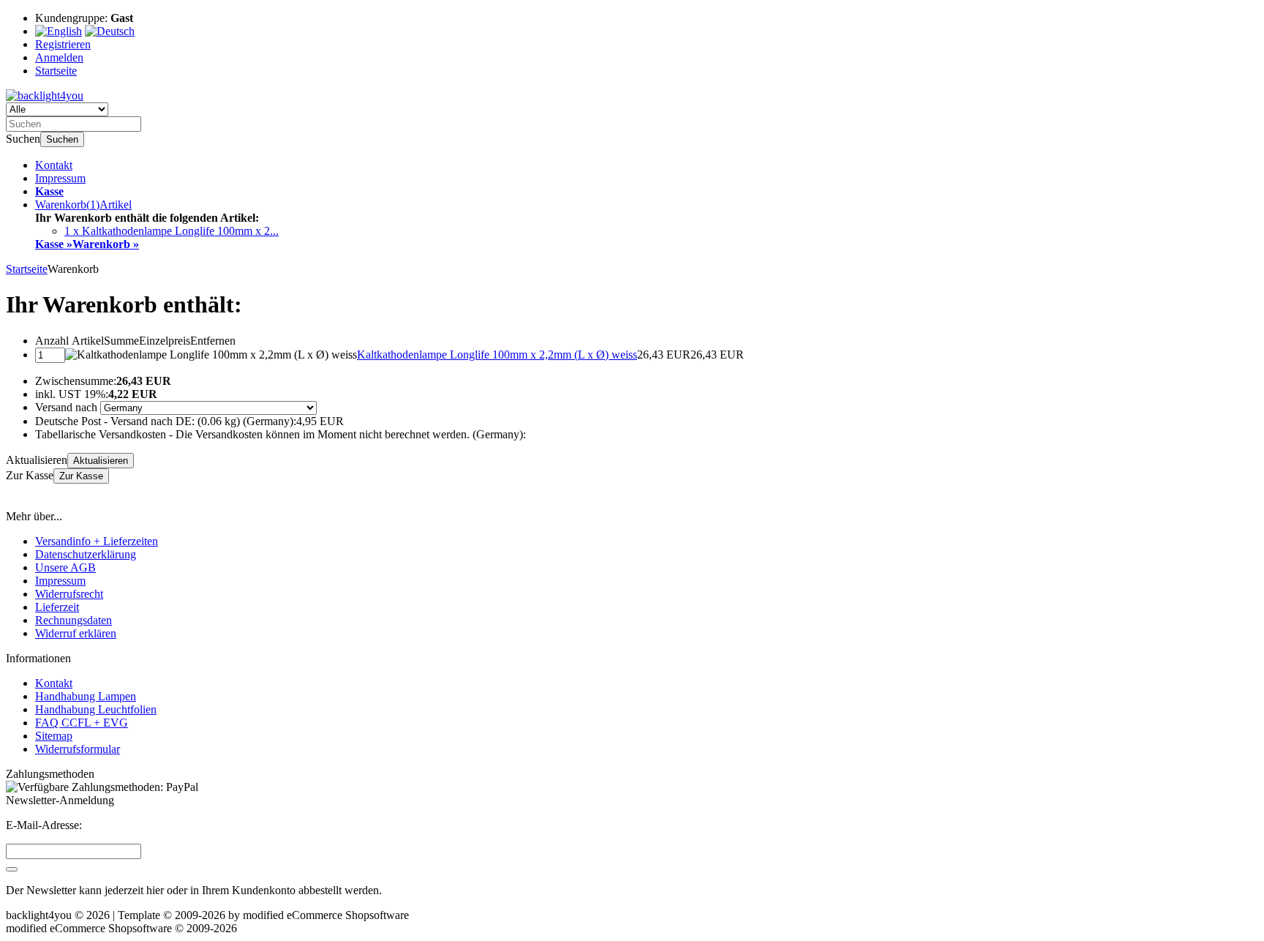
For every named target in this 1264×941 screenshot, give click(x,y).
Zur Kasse (81, 475)
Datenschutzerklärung (85, 554)
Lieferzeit (57, 607)
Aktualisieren (100, 460)
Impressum (60, 178)
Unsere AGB (65, 567)
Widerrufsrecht (69, 594)
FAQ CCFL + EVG (81, 722)
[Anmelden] (12, 869)
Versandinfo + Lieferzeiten (96, 541)
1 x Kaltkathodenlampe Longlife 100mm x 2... (171, 231)
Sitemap (53, 736)
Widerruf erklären (75, 633)
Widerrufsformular (77, 749)
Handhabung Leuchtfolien (96, 709)
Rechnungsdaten (73, 620)
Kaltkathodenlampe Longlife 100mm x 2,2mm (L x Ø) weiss (497, 354)
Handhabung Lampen (85, 696)
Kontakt (53, 165)
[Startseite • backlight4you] (44, 95)
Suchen (62, 139)
